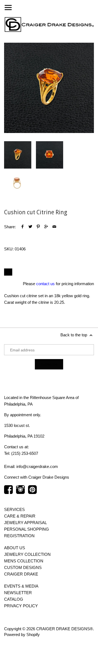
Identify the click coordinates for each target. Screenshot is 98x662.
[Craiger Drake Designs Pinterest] (32, 492)
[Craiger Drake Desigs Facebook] (8, 492)
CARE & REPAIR (19, 516)
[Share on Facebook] (22, 226)
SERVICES (14, 509)
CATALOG (13, 599)
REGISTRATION (19, 535)
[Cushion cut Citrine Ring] (49, 88)
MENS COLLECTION (23, 561)
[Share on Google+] (46, 226)
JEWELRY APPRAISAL (25, 522)
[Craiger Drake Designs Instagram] (20, 492)
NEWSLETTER (18, 592)
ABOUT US (14, 547)
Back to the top (74, 335)
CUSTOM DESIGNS (23, 567)
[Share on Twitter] (30, 226)
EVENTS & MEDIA (21, 586)
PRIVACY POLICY (21, 605)
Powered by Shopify (22, 634)
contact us (45, 283)
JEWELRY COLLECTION (27, 554)
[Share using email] (54, 226)
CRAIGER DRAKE (21, 574)
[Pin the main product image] (38, 226)
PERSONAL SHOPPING (26, 529)
